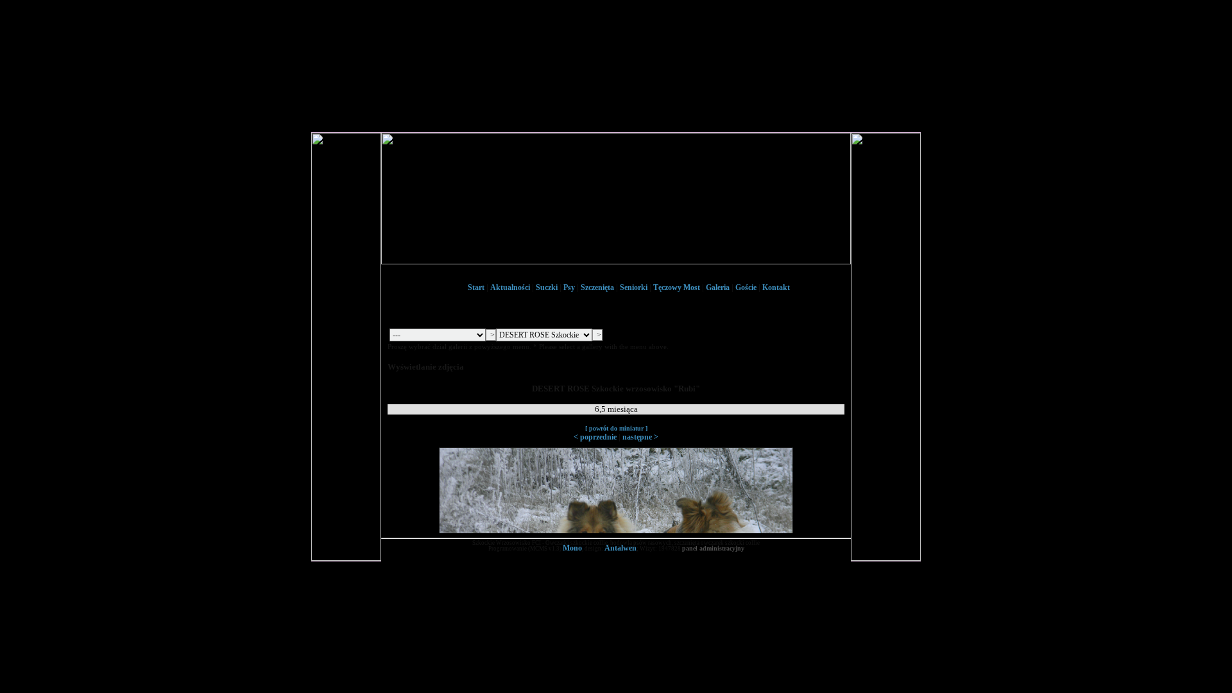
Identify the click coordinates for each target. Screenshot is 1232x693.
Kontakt (776, 287)
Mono (572, 547)
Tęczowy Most (676, 287)
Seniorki (633, 287)
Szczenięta (597, 287)
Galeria (718, 287)
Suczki (547, 287)
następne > (640, 436)
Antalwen (620, 547)
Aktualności (510, 287)
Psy (569, 287)
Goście (746, 287)
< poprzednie (595, 436)
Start (476, 287)
